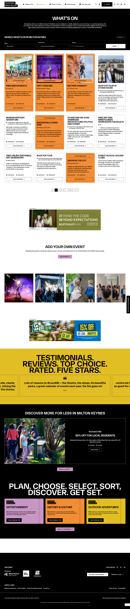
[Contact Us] (124, 4)
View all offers (64, 469)
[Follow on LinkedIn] (124, 567)
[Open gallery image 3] (80, 288)
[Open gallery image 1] (19, 288)
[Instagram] (115, 4)
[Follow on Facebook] (121, 567)
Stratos (123, 598)
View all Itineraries (64, 529)
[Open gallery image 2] (49, 288)
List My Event (64, 256)
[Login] (99, 4)
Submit (114, 46)
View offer (94, 449)
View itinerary (13, 520)
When (6, 43)
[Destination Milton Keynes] (11, 4)
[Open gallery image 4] (111, 288)
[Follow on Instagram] (117, 567)
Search (74, 42)
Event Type (41, 42)
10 (70, 190)
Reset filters (119, 37)
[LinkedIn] (121, 4)
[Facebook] (118, 4)
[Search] (96, 4)
